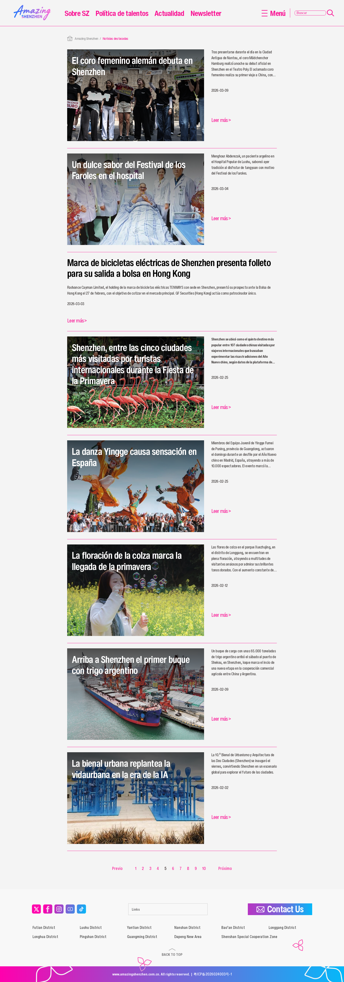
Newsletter (205, 13)
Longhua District (45, 936)
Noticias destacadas (115, 38)
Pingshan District (93, 936)
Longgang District (282, 927)
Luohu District (91, 927)
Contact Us (285, 909)
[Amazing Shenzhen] (33, 6)
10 (204, 868)
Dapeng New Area (187, 936)
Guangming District (142, 936)
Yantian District (139, 927)
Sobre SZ (77, 13)
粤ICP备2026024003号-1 (213, 974)
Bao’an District (233, 927)
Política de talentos (122, 13)
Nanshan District (187, 927)
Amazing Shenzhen (86, 38)
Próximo (225, 868)
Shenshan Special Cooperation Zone (249, 936)
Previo (117, 868)
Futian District (44, 927)
